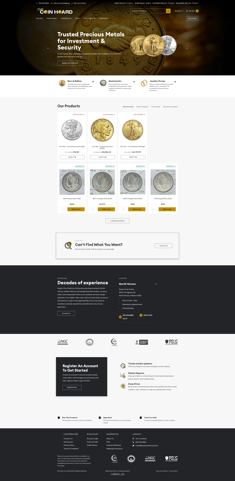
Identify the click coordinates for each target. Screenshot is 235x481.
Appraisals (103, 18)
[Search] (168, 11)
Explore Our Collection (70, 63)
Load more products (117, 221)
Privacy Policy (69, 445)
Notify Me (72, 157)
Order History (92, 445)
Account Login (92, 439)
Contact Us (164, 246)
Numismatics (66, 18)
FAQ (108, 442)
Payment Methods (113, 445)
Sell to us (192, 18)
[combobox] (148, 11)
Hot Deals (155, 106)
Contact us (68, 439)
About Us (110, 439)
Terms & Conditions (71, 449)
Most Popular (89, 18)
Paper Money (52, 18)
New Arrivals (128, 106)
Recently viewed (170, 106)
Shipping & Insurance (114, 449)
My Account (68, 442)
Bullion (39, 18)
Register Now (72, 387)
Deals (77, 18)
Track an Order (92, 442)
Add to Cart (76, 209)
